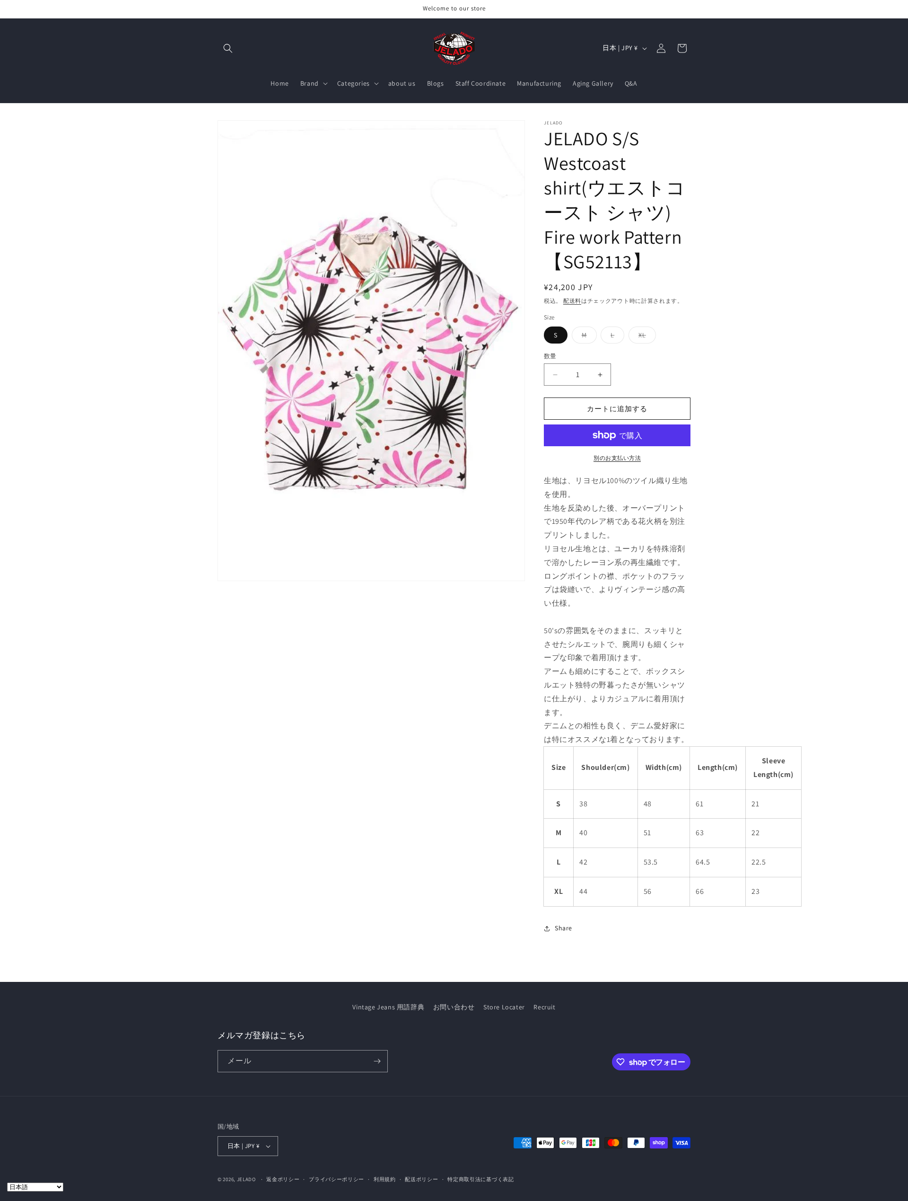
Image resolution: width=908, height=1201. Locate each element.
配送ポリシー (421, 1179)
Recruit (544, 1007)
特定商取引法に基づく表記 (480, 1179)
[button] (228, 48)
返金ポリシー (282, 1179)
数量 (550, 356)
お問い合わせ (454, 1007)
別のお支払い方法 (617, 457)
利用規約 (385, 1179)
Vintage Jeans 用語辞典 (388, 1007)
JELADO (246, 1179)
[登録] (377, 1061)
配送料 (572, 300)
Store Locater (504, 1007)
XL (645, 337)
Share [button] (563, 928)
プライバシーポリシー (336, 1179)
